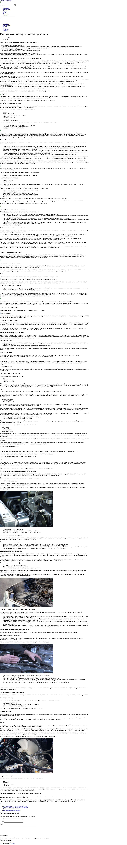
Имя (1, 819)
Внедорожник (6, 9)
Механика (5, 13)
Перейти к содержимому (6, 0)
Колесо (5, 11)
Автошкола (6, 8)
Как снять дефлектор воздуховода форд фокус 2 (15, 806)
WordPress (11, 843)
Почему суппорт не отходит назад (11, 808)
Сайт (1, 824)
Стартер (5, 15)
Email (2, 821)
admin (7, 37)
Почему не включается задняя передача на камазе (15, 807)
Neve (1, 843)
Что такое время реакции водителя (11, 810)
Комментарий (4, 835)
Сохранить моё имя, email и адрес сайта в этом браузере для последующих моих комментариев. (26, 838)
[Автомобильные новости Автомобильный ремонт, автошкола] (7, 3)
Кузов (4, 12)
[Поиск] (15, 5)
